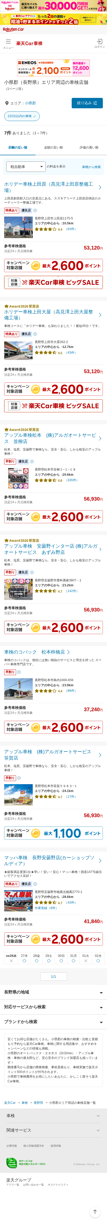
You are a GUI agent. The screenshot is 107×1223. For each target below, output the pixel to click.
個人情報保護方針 (33, 1145)
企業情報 (11, 1145)
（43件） (70, 352)
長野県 (38, 1103)
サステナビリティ (58, 1184)
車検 (25, 1103)
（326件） (71, 480)
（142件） (71, 591)
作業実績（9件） (46, 908)
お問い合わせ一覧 (33, 1184)
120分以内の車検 (20, 116)
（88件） (70, 691)
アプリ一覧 (12, 1184)
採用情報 (56, 1145)
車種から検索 (91, 167)
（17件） (70, 796)
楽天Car (10, 1103)
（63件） (70, 229)
